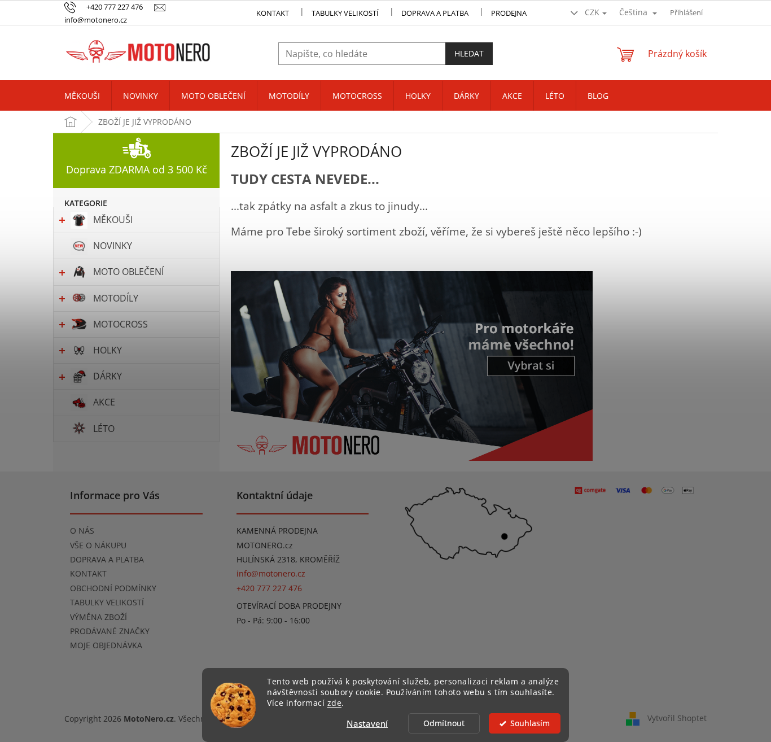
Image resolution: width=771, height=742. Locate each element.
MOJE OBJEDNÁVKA (106, 645)
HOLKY (107, 350)
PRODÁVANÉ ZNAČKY (110, 631)
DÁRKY (107, 376)
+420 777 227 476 (269, 588)
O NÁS (82, 530)
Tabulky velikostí (345, 13)
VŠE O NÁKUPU (98, 545)
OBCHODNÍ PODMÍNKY (113, 588)
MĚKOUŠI (113, 219)
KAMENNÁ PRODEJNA (277, 530)
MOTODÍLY (115, 298)
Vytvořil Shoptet (677, 718)
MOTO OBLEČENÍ (128, 271)
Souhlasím (530, 723)
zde (334, 703)
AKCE (104, 402)
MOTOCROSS (120, 324)
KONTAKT (272, 13)
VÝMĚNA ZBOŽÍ (98, 617)
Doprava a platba (434, 13)
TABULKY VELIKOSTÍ (107, 602)
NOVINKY (112, 245)
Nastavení (367, 723)
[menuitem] (82, 96)
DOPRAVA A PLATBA (107, 559)
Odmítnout (444, 723)
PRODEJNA (509, 13)
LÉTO (104, 428)
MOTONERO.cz (264, 545)
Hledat (469, 53)
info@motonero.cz (270, 573)
